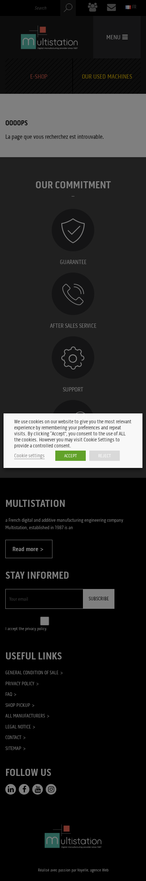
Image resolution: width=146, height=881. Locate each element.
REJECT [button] (104, 455)
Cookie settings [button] (29, 456)
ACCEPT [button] (70, 455)
